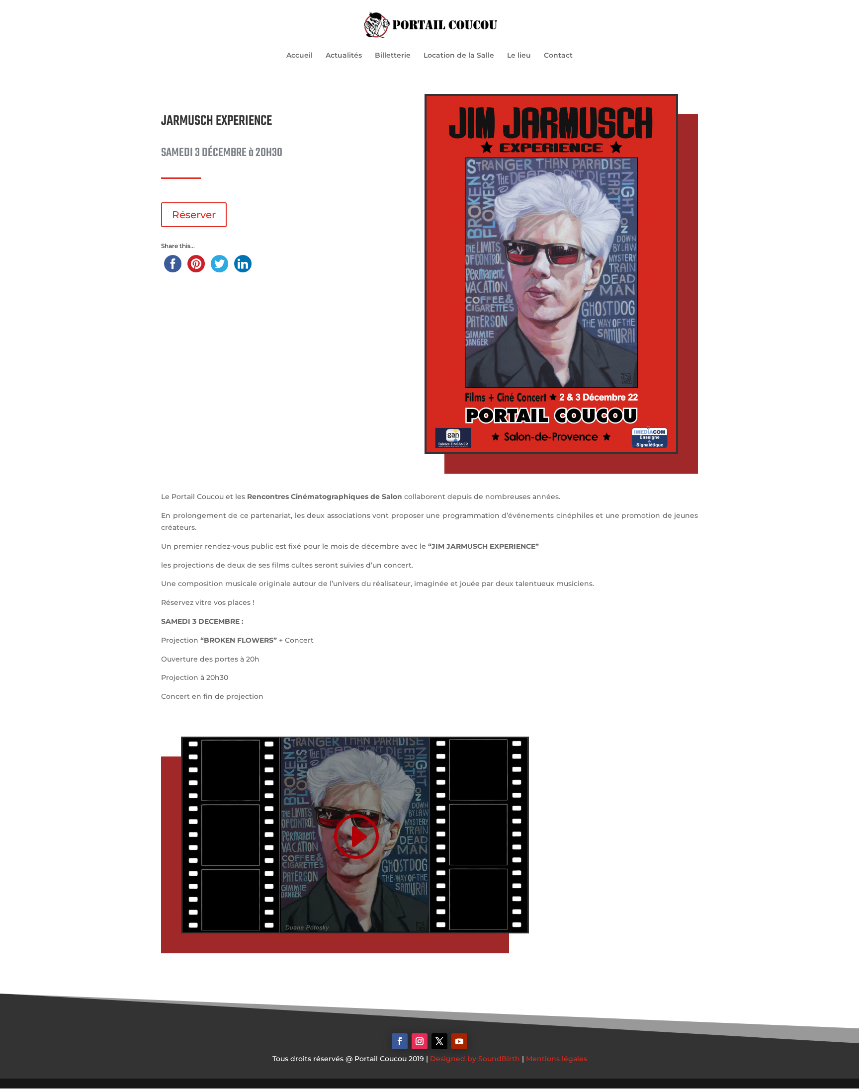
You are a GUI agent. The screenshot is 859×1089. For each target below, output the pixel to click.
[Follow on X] (439, 1041)
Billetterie (393, 56)
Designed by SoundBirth (475, 1058)
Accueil (299, 56)
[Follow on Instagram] (420, 1041)
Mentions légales (556, 1058)
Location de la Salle (459, 56)
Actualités (344, 56)
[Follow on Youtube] (459, 1041)
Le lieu (519, 56)
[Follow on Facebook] (400, 1041)
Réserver (194, 215)
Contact (558, 56)
